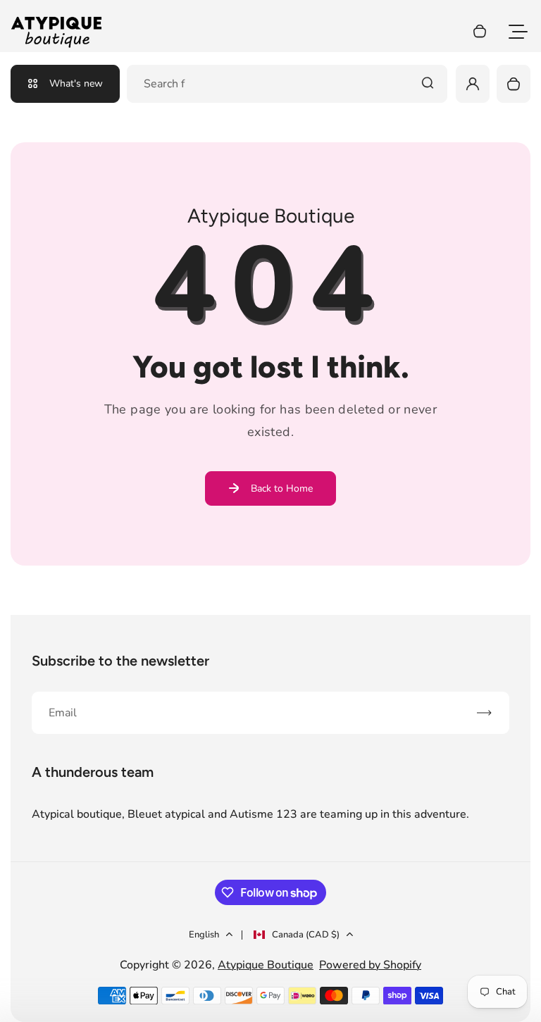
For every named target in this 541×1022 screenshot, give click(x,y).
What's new (76, 83)
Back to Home (282, 488)
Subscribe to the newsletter (120, 660)
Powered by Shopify (370, 965)
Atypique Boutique (265, 965)
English (204, 934)
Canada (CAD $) (306, 934)
